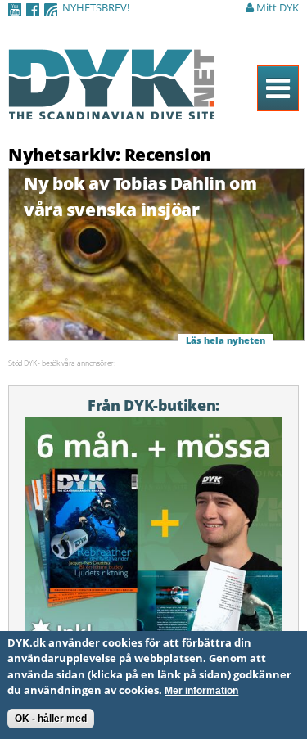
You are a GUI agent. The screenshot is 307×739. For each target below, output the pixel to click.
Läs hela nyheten (225, 340)
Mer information (201, 690)
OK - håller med (51, 718)
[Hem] (111, 110)
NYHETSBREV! (95, 7)
